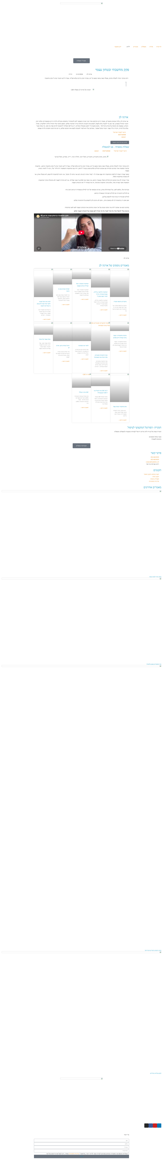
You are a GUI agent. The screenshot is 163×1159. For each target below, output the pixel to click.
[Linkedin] (159, 1125)
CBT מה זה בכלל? (83, 392)
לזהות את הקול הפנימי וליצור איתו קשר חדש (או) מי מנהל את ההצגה (43, 304)
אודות (151, 47)
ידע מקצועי (118, 47)
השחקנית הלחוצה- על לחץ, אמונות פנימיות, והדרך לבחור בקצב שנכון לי (100, 294)
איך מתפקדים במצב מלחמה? (153, 664)
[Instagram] (146, 1125)
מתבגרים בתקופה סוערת (120, 301)
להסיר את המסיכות (83, 345)
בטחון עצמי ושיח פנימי (44, 339)
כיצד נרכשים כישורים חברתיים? (153, 950)
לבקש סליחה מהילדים (155, 1073)
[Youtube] (155, 1125)
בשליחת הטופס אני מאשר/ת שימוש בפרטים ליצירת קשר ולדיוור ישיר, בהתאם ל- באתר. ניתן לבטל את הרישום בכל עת (87, 1154)
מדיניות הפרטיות (74, 1154)
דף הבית (158, 47)
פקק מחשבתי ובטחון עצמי (119, 406)
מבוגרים (135, 47)
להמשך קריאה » (122, 315)
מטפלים (143, 47)
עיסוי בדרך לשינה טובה (155, 576)
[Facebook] (151, 1125)
